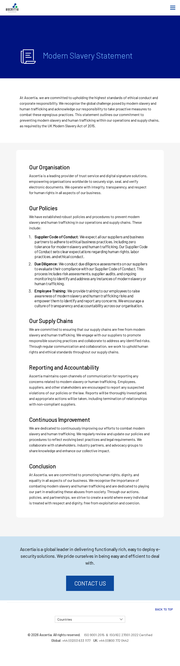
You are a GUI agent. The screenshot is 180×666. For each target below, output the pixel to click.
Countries (64, 619)
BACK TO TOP (164, 609)
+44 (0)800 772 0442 (114, 640)
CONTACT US (90, 583)
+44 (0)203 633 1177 (76, 640)
